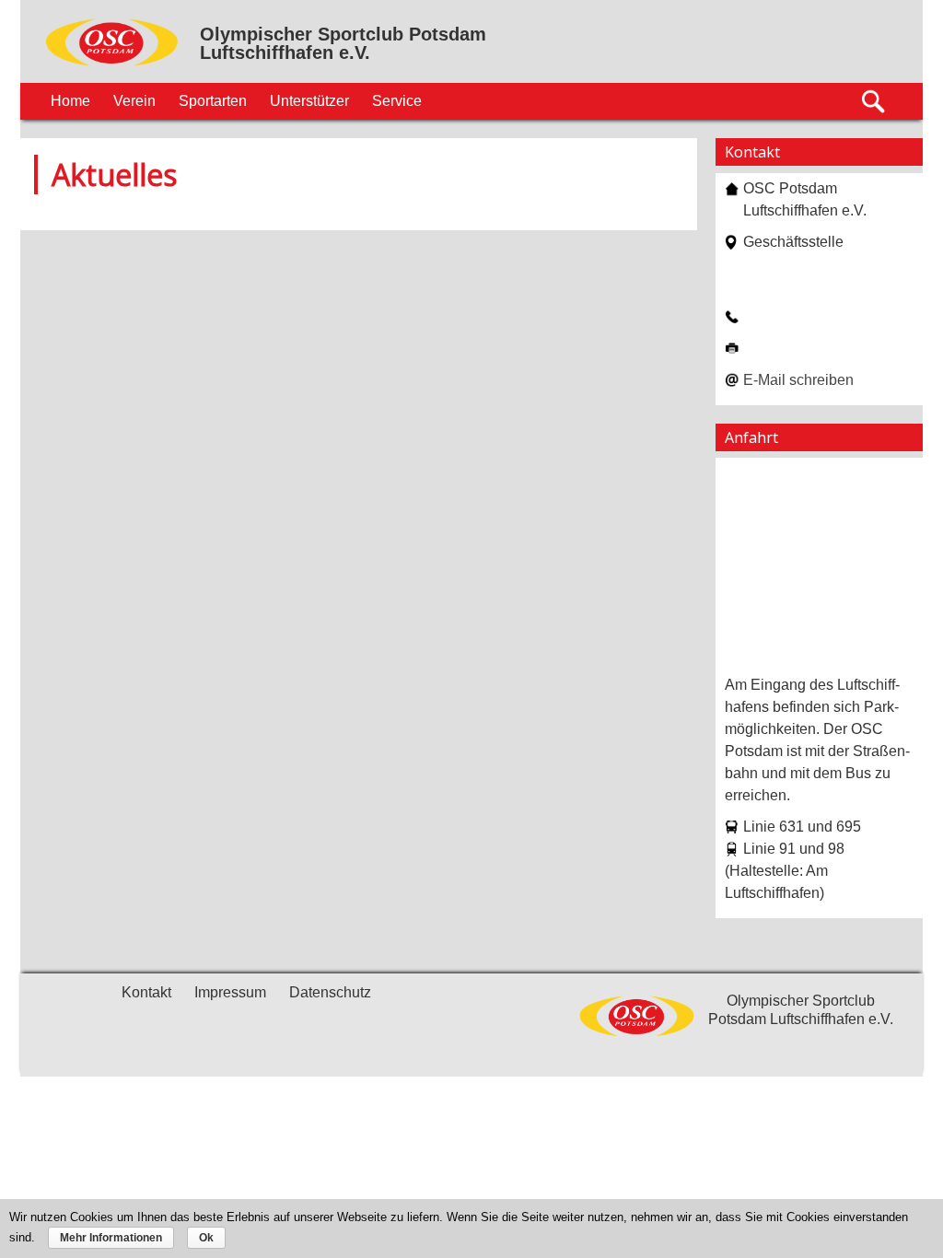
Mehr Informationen (111, 1237)
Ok (206, 1237)
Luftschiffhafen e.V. (285, 52)
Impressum (230, 992)
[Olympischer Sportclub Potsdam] (112, 63)
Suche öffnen (874, 101)
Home (70, 101)
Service (397, 101)
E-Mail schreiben (798, 380)
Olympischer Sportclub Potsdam (343, 34)
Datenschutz (330, 992)
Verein (134, 101)
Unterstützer (309, 101)
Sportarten (213, 101)
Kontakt (146, 992)
